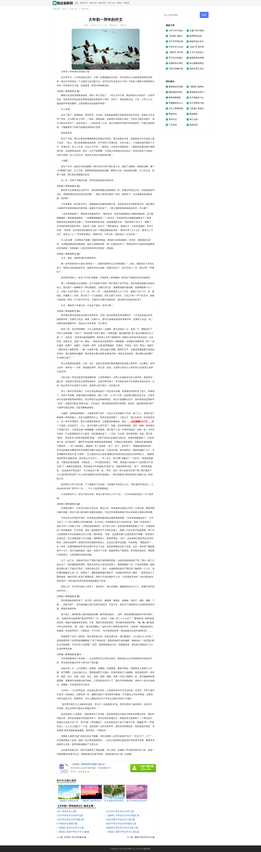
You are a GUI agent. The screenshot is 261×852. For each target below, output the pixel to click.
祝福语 (126, 3)
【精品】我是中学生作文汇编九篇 (123, 832)
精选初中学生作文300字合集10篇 (122, 828)
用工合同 (193, 119)
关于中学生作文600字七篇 (70, 815)
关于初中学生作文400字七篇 (120, 811)
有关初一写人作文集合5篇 (75, 837)
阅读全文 (113, 25)
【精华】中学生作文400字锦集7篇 (123, 815)
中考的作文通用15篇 (67, 823)
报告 (77, 3)
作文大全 (111, 3)
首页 (64, 9)
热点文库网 (127, 849)
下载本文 (123, 25)
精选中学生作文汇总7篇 (145, 837)
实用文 (119, 3)
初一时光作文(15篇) (67, 811)
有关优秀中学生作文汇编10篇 (121, 819)
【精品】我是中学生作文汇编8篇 (73, 832)
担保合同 (193, 125)
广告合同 (173, 125)
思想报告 (193, 114)
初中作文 (85, 9)
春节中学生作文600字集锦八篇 (121, 823)
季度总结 (173, 114)
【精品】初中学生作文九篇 (71, 828)
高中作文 (173, 119)
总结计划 (93, 3)
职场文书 (84, 3)
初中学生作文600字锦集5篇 (71, 819)
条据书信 (102, 3)
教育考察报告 (175, 97)
